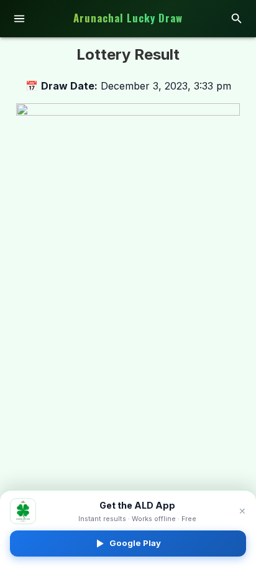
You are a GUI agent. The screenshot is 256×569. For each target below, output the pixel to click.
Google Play (135, 543)
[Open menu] (19, 18)
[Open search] (237, 18)
